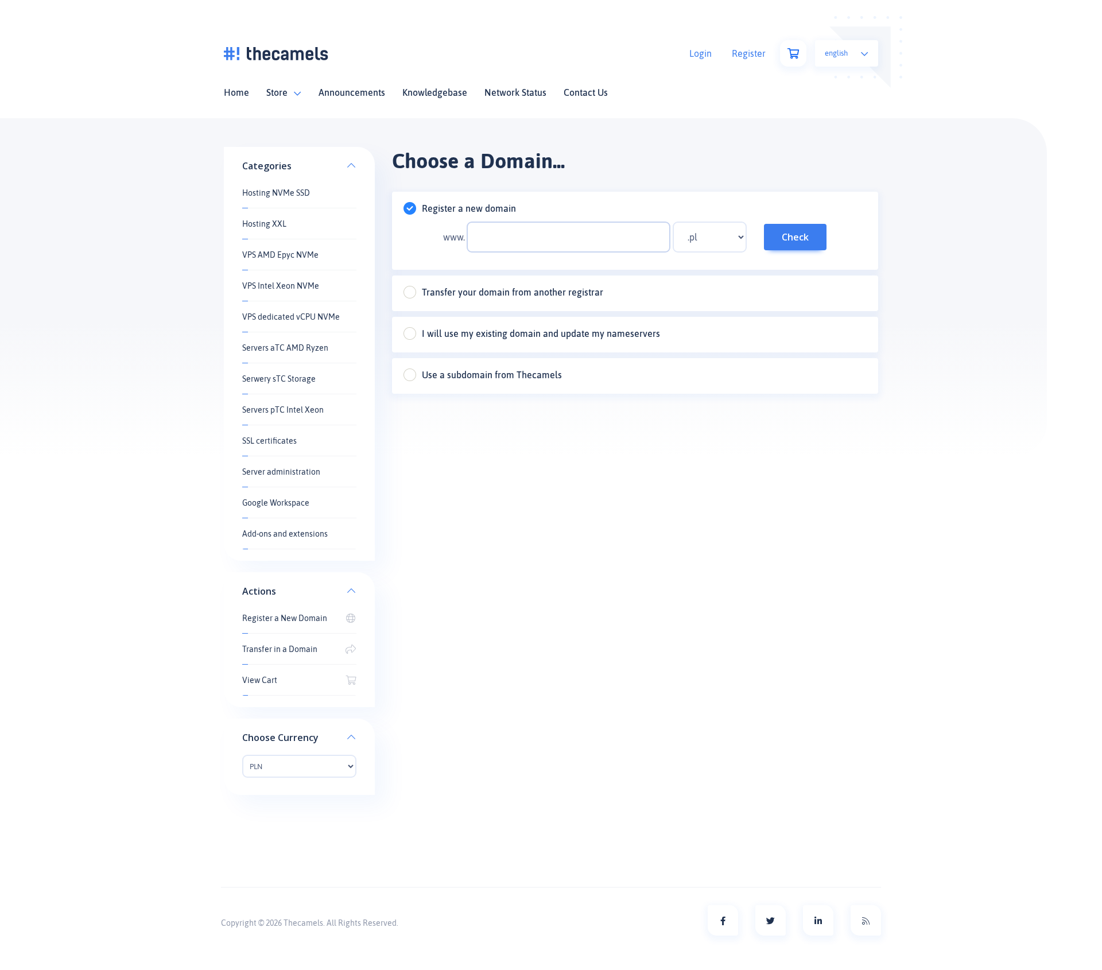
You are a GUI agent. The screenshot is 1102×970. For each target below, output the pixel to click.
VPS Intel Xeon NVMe (280, 285)
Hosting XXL (264, 223)
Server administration (281, 471)
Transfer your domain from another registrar (512, 292)
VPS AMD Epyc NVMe (280, 254)
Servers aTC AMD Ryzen (285, 347)
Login (700, 53)
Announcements (352, 92)
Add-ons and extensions (285, 533)
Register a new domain (469, 208)
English (837, 53)
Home (236, 92)
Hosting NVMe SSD (276, 192)
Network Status (515, 92)
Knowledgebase (434, 92)
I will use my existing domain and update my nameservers (541, 333)
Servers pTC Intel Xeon (283, 409)
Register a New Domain (284, 618)
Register (749, 53)
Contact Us (586, 92)
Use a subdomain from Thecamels (492, 375)
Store (279, 92)
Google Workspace (275, 502)
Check (795, 237)
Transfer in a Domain (279, 649)
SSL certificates (269, 440)
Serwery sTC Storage (279, 378)
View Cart (259, 680)
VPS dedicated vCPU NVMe (291, 316)
